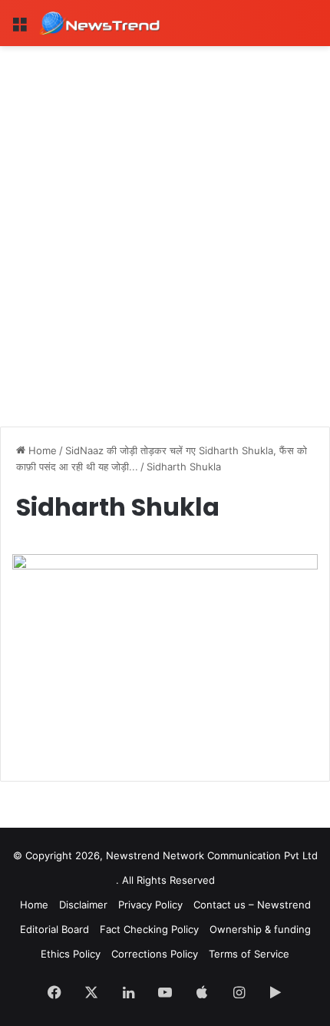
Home (41, 450)
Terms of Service (249, 954)
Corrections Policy (154, 954)
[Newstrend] (99, 23)
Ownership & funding (260, 929)
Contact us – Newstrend (252, 904)
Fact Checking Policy (149, 929)
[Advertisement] (165, 219)
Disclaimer (83, 904)
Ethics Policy (71, 954)
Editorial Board (54, 929)
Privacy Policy (150, 904)
